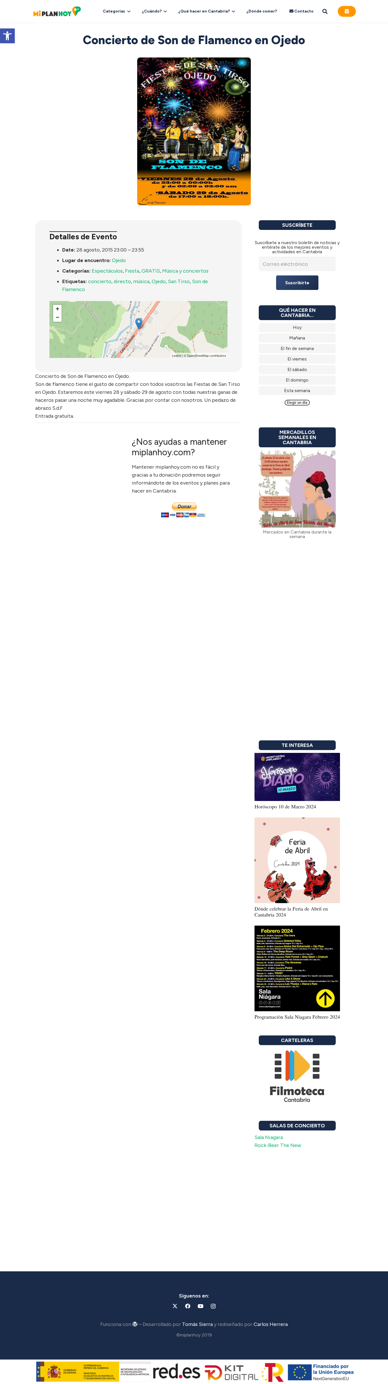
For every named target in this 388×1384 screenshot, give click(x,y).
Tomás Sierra (197, 1324)
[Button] (347, 11)
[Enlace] (297, 327)
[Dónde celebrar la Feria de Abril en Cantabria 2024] (297, 821)
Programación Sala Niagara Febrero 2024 (297, 1016)
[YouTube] (200, 1306)
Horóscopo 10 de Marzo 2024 (285, 806)
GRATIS (150, 271)
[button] (7, 35)
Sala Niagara (269, 1137)
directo (122, 281)
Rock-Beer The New (278, 1145)
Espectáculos (107, 271)
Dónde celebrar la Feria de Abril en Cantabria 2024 (291, 911)
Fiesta (132, 271)
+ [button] (57, 308)
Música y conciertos (185, 271)
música (141, 281)
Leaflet (176, 355)
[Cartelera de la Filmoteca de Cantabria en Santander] (297, 1076)
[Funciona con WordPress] (134, 1324)
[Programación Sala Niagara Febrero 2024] (297, 929)
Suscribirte (297, 282)
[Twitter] (174, 1306)
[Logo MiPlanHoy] (57, 11)
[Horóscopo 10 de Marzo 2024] (297, 756)
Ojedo (119, 260)
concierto (99, 281)
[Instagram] (213, 1306)
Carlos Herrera (271, 1324)
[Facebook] (187, 1306)
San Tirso (179, 281)
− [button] (57, 317)
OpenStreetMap (198, 355)
